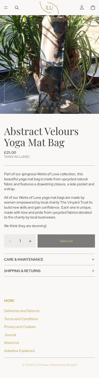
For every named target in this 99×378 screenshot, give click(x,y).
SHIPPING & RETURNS (22, 271)
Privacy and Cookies (20, 326)
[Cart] (92, 7)
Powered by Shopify (63, 365)
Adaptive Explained (19, 350)
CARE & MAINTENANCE (23, 259)
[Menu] (6, 7)
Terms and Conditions (21, 319)
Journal (10, 334)
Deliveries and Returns (21, 310)
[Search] (16, 7)
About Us (11, 342)
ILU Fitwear (41, 365)
